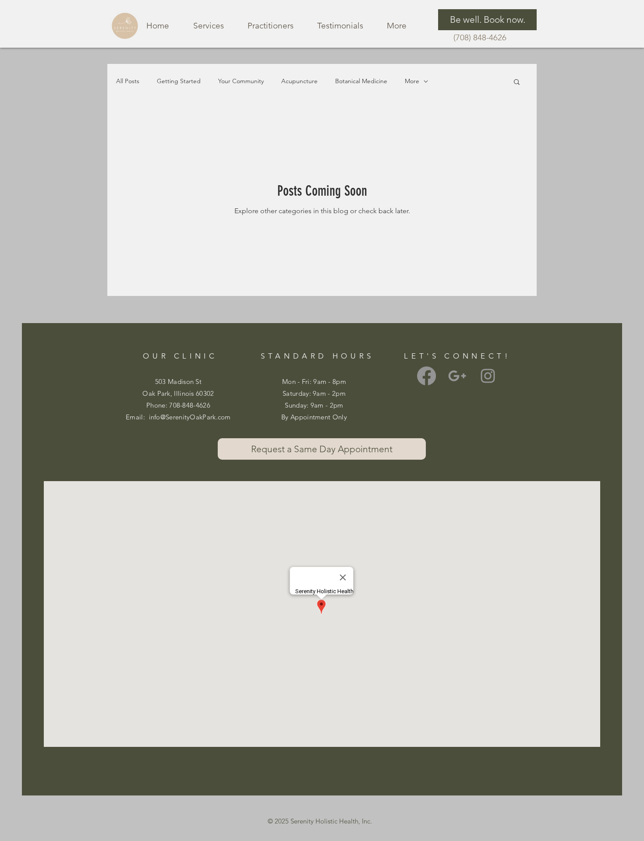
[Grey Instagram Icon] (487, 375)
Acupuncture (299, 81)
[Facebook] (426, 375)
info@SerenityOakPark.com (190, 417)
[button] (517, 82)
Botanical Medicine (361, 81)
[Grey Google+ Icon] (457, 375)
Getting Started (179, 81)
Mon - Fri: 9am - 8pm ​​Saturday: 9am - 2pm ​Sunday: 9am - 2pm (314, 393)
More (412, 81)
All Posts (127, 81)
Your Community (241, 81)
